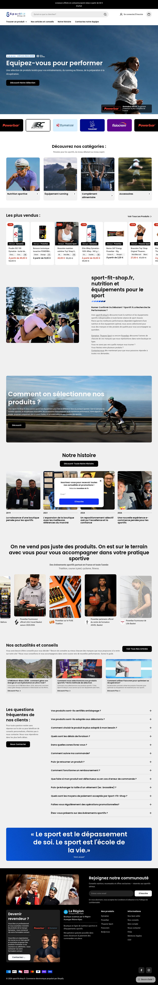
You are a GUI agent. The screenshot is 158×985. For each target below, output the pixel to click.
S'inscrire (79, 501)
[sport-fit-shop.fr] (28, 125)
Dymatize (95, 336)
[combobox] (70, 14)
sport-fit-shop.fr (112, 277)
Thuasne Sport (106, 336)
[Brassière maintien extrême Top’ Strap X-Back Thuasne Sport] (67, 233)
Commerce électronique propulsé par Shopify (45, 978)
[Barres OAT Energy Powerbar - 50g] (115, 233)
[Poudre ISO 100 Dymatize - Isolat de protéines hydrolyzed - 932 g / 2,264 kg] (18, 233)
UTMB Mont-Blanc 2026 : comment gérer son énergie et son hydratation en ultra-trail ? (28, 681)
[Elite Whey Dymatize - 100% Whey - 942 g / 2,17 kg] (91, 233)
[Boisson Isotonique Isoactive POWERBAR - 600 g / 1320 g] (42, 233)
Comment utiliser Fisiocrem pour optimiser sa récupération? (128, 681)
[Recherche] (105, 14)
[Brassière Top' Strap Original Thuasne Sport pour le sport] (140, 233)
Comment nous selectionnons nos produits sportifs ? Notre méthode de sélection (77, 681)
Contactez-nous (97, 350)
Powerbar (125, 336)
